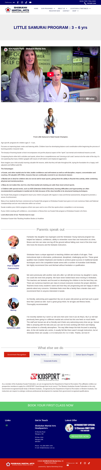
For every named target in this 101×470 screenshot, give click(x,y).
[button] (6, 425)
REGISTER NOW (54, 11)
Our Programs (47, 8)
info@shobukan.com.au (47, 448)
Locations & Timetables (79, 8)
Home (36, 8)
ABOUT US (61, 8)
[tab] (16, 354)
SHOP (74, 11)
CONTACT (66, 11)
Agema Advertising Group (54, 466)
